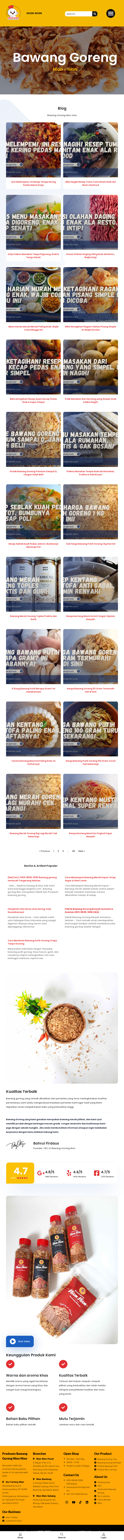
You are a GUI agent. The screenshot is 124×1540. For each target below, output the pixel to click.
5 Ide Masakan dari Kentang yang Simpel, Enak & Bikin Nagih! (90, 400)
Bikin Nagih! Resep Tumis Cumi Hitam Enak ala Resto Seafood (90, 183)
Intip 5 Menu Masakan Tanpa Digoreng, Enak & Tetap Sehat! (33, 256)
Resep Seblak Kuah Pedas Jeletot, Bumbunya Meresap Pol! (33, 545)
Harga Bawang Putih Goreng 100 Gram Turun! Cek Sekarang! (91, 762)
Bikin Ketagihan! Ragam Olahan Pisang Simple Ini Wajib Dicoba (90, 328)
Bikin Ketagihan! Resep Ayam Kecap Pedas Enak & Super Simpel (33, 400)
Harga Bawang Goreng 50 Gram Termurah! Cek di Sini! (90, 690)
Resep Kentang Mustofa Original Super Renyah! (90, 835)
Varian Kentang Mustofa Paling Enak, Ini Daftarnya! (33, 762)
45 (73, 851)
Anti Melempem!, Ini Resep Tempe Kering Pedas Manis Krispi (33, 183)
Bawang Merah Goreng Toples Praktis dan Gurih (33, 618)
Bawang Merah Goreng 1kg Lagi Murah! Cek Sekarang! (33, 835)
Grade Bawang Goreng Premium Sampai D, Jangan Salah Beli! (33, 473)
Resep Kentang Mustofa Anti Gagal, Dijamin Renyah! (90, 618)
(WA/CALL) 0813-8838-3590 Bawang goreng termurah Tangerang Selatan (32, 879)
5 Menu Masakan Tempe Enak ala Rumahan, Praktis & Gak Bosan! (91, 473)
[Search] (94, 13)
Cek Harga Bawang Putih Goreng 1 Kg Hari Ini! (90, 543)
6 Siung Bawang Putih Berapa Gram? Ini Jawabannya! (33, 690)
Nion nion (34, 13)
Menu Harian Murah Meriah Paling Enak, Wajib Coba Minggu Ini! (33, 328)
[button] (110, 13)
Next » (81, 851)
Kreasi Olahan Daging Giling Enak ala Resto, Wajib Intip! (90, 256)
